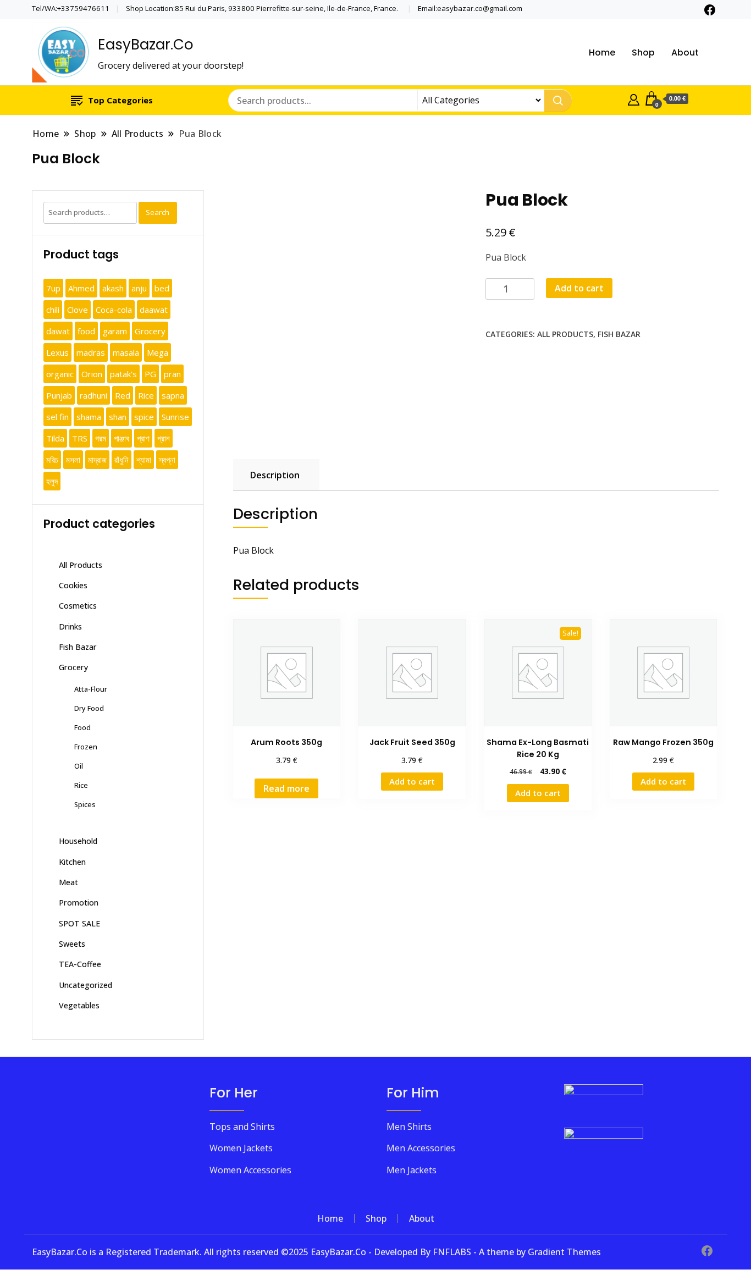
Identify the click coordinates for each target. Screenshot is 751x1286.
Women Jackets (241, 1148)
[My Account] (633, 98)
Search (157, 212)
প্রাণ (143, 438)
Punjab (59, 395)
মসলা (73, 459)
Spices (85, 804)
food (86, 330)
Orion (91, 373)
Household (78, 841)
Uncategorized (85, 985)
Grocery (150, 330)
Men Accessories (420, 1148)
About (685, 52)
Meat (68, 882)
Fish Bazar (619, 334)
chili (52, 309)
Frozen (85, 747)
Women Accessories (250, 1170)
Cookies (73, 585)
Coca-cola (114, 309)
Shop (643, 52)
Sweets (72, 944)
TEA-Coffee (80, 964)
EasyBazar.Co (146, 44)
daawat (154, 309)
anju (139, 288)
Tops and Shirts (242, 1127)
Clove (77, 309)
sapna (173, 395)
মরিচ (52, 459)
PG (150, 373)
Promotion (78, 902)
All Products (565, 334)
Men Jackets (411, 1170)
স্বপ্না (167, 459)
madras (90, 352)
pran (172, 373)
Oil (78, 766)
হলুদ (52, 481)
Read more (286, 788)
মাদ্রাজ (97, 459)
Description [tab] (275, 475)
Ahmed (81, 288)
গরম (100, 438)
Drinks (70, 626)
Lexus (57, 352)
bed (161, 288)
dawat (58, 330)
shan (117, 416)
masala (126, 352)
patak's (123, 373)
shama (88, 416)
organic (60, 373)
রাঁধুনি (121, 459)
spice (144, 416)
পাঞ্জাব (121, 438)
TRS (79, 438)
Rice (146, 395)
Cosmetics (78, 605)
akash (113, 288)
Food (82, 727)
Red (122, 395)
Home (602, 52)
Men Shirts (409, 1127)
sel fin (57, 416)
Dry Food (89, 708)
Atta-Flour (90, 689)
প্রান (163, 438)
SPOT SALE (79, 923)
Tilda (55, 438)
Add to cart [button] (412, 781)
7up (53, 288)
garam (115, 330)
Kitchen (72, 862)
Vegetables (79, 1005)
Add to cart (579, 288)
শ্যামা (143, 459)
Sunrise (175, 416)
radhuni (93, 395)
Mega (157, 352)
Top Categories (120, 100)
